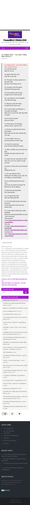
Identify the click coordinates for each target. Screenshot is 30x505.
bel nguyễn (10, 252)
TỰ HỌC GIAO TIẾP (8, 428)
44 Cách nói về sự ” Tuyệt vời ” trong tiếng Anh (14, 383)
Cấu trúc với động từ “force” (10, 311)
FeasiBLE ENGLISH (15, 40)
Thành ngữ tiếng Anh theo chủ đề (17, 270)
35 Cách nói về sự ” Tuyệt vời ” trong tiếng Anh (14, 322)
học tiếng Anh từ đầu (22, 258)
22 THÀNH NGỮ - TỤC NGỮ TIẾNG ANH (13, 248)
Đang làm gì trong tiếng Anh (10, 388)
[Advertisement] (15, 15)
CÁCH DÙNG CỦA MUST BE (10, 314)
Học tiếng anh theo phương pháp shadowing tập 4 (14, 464)
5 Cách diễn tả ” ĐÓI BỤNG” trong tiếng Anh (14, 375)
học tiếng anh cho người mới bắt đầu (15, 254)
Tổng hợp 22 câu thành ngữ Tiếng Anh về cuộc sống (14, 272)
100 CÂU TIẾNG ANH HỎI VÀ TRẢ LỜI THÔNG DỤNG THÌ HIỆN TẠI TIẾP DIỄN (13, 455)
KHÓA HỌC (6, 443)
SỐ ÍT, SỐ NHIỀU (7, 352)
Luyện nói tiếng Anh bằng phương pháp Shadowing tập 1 (12, 468)
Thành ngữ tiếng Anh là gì (15, 268)
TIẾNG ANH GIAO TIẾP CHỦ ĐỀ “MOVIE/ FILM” (14, 406)
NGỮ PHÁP (6, 438)
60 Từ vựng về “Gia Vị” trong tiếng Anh (12, 380)
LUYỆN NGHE (6, 433)
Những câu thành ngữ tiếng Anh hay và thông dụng (14, 264)
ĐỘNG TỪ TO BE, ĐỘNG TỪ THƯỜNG (13, 308)
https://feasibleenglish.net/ (18, 230)
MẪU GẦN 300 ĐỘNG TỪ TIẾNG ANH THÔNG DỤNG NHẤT (13, 460)
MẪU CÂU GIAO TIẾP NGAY (10, 440)
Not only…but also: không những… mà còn (14, 360)
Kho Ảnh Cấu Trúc (7, 300)
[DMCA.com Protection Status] (5, 491)
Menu (3, 48)
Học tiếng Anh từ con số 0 (10, 258)
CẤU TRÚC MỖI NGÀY (8, 431)
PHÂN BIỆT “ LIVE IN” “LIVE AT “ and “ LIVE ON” (14, 327)
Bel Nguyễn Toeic (18, 252)
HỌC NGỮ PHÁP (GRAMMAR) (10, 435)
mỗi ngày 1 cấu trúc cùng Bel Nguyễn (10, 260)
